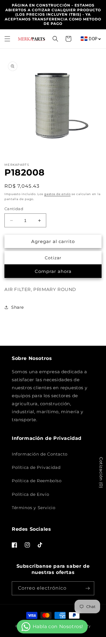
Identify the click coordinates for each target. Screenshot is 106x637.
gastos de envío (57, 194)
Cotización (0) (101, 472)
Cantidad (13, 208)
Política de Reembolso (37, 480)
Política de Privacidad (36, 467)
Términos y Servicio (33, 507)
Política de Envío (30, 494)
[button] (7, 38)
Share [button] (17, 307)
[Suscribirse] (87, 588)
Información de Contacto (40, 454)
